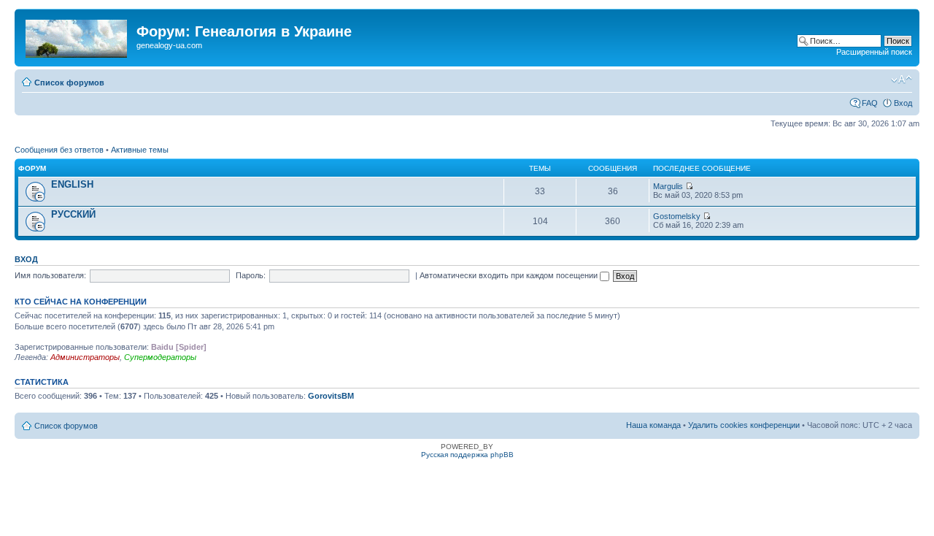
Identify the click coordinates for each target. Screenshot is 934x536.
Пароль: (251, 275)
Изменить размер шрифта (901, 79)
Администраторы (85, 357)
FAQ (870, 103)
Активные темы (140, 149)
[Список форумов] (77, 35)
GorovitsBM (331, 395)
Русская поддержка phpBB (467, 455)
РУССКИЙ (73, 214)
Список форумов (69, 82)
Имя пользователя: (50, 275)
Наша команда (653, 425)
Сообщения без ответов (59, 149)
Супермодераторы (160, 357)
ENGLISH (72, 184)
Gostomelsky (676, 216)
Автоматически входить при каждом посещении (510, 275)
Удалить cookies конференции (744, 425)
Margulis (668, 186)
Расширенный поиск (874, 51)
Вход (903, 103)
